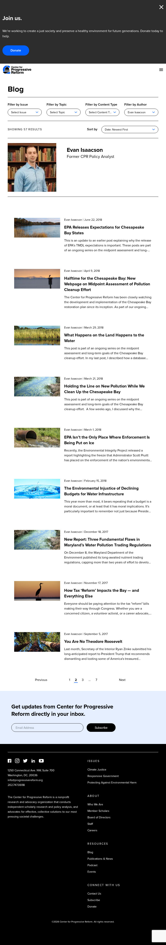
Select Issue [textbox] (18, 112)
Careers (92, 830)
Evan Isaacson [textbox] (137, 112)
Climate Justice (96, 769)
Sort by (92, 129)
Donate (16, 50)
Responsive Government (103, 776)
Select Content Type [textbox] (101, 112)
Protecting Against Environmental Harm (111, 782)
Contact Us (94, 893)
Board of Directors (99, 817)
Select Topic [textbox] (57, 112)
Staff (90, 824)
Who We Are (95, 804)
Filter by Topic (57, 104)
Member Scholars (98, 811)
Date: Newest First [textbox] (116, 129)
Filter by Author (135, 104)
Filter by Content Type (101, 104)
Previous (41, 679)
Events (91, 872)
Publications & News (100, 859)
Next (122, 679)
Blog (90, 852)
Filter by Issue (18, 104)
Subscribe (101, 728)
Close (161, 7)
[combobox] (25, 112)
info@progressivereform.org (25, 780)
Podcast (92, 865)
